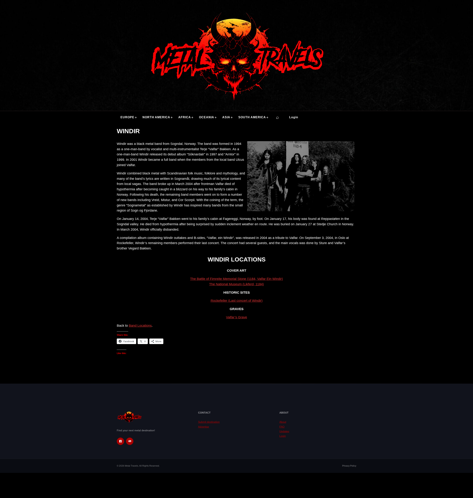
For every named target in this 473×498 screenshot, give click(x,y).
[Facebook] (120, 441)
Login (293, 117)
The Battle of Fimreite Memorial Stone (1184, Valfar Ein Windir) (236, 279)
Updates (284, 431)
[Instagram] (129, 441)
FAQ (282, 426)
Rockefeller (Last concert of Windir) (237, 300)
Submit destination (209, 421)
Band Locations (140, 325)
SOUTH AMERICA (252, 117)
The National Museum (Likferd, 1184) (236, 284)
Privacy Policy (349, 466)
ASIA (226, 117)
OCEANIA (206, 117)
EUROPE (127, 117)
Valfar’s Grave (236, 317)
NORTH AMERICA (156, 117)
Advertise (203, 426)
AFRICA (184, 117)
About (282, 421)
